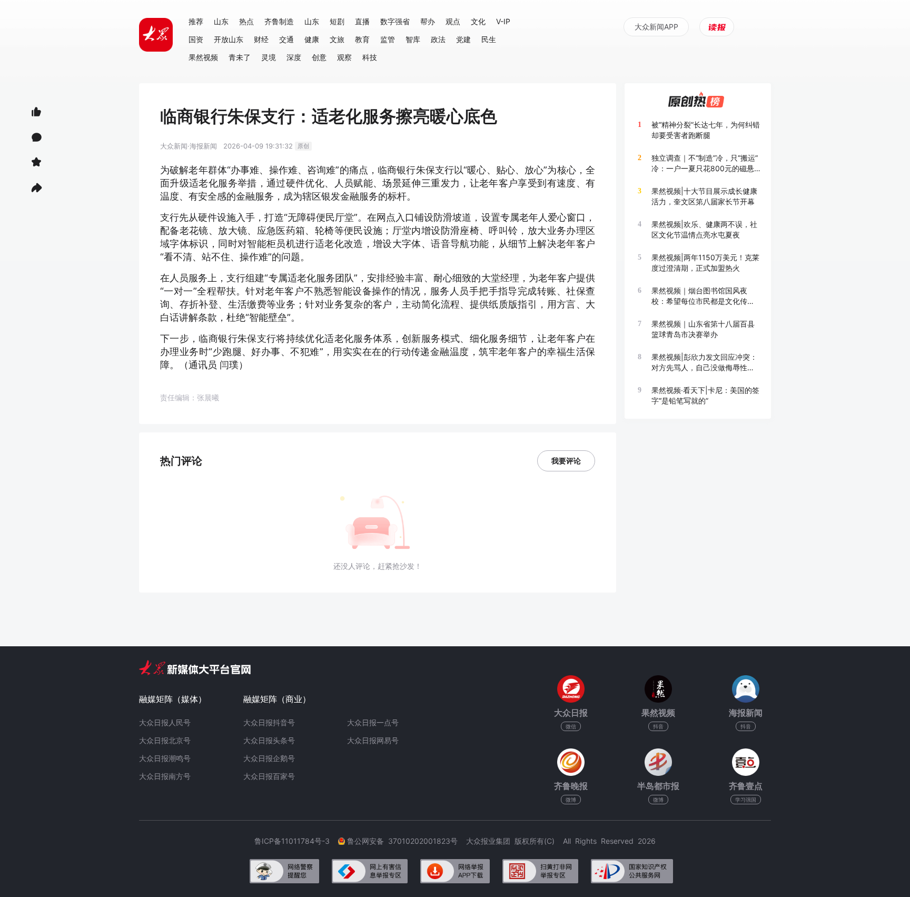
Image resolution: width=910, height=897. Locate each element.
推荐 (196, 21)
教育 (362, 39)
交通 (286, 39)
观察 (344, 57)
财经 (261, 39)
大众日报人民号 (165, 722)
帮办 (427, 21)
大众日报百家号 (269, 776)
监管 (387, 39)
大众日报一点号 (373, 722)
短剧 (337, 21)
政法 (438, 39)
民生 (488, 39)
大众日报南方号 (165, 776)
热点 (246, 21)
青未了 (240, 57)
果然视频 (203, 57)
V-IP (503, 21)
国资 (196, 39)
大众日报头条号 (269, 740)
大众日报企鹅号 (269, 758)
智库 (412, 39)
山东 (221, 21)
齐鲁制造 (279, 21)
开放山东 (228, 39)
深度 (293, 57)
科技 (369, 57)
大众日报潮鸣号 (165, 758)
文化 (478, 21)
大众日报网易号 (373, 740)
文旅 (337, 39)
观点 (453, 21)
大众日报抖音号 (269, 722)
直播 (362, 21)
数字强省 (395, 21)
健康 (311, 39)
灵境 (268, 57)
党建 (463, 39)
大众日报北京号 (165, 740)
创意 (319, 57)
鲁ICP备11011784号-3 (296, 840)
